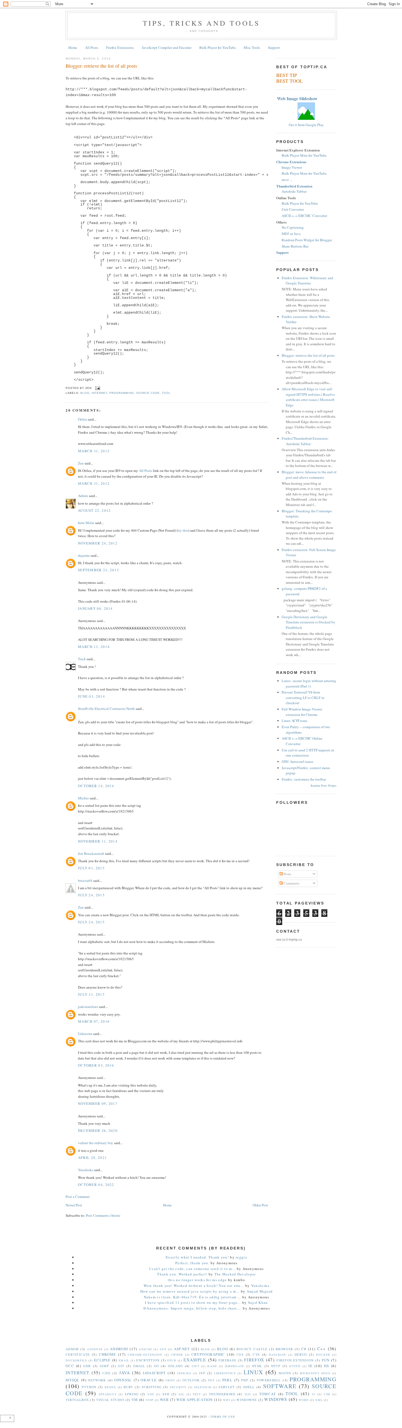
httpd (295, 1366)
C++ (321, 1348)
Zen (81, 463)
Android (119, 1348)
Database (277, 1354)
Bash (205, 1349)
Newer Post (74, 1205)
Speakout (107, 1394)
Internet (99, 392)
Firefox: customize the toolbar (304, 779)
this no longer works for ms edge (198, 1279)
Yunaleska (85, 1169)
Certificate (78, 1354)
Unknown (85, 1033)
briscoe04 (85, 880)
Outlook (191, 1380)
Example (194, 1359)
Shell (249, 1387)
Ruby (128, 1387)
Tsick (82, 658)
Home (72, 47)
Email (124, 1360)
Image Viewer (292, 167)
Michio (83, 798)
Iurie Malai (86, 522)
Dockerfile (76, 1360)
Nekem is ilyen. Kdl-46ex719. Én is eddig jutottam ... (192, 1297)
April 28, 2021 (92, 1157)
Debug (301, 1354)
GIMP (104, 1366)
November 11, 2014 (98, 841)
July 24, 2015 (91, 894)
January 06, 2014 (95, 608)
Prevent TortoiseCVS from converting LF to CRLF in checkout (303, 697)
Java (124, 1372)
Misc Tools (252, 47)
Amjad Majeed (260, 1291)
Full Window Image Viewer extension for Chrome (302, 712)
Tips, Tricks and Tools (201, 23)
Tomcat (267, 1393)
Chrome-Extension (145, 1354)
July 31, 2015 (91, 994)
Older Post (260, 1205)
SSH (166, 1394)
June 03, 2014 (91, 696)
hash (212, 1366)
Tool (166, 392)
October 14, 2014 (96, 785)
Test (197, 1394)
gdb (87, 1366)
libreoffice (225, 1373)
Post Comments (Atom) (103, 1215)
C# (304, 1348)
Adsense (95, 1349)
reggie (241, 1257)
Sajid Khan (258, 1302)
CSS (240, 1354)
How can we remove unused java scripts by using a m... (190, 1291)
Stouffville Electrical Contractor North (106, 708)
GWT (195, 1366)
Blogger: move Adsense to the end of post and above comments (309, 474)
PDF (211, 1380)
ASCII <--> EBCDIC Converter (304, 215)
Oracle (149, 1380)
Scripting (152, 1387)
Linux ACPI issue (294, 720)
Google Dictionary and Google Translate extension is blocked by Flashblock (308, 622)
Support (274, 47)
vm (135, 1399)
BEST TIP (286, 75)
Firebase (227, 1360)
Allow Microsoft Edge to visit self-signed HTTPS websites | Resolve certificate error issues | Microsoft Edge (308, 396)
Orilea (82, 419)
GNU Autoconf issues (297, 761)
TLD (247, 1394)
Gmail (139, 1366)
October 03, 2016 (96, 1065)
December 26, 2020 (98, 1130)
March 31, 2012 (94, 450)
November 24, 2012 (98, 543)
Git (121, 1366)
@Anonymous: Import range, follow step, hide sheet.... (192, 1308)
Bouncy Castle (252, 1349)
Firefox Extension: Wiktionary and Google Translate (307, 280)
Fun (326, 1360)
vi (314, 1394)
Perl (227, 1380)
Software (279, 1386)
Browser (284, 1349)
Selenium (202, 1387)
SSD (150, 1394)
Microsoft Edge (315, 1373)
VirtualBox (77, 1400)
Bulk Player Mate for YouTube (304, 155)
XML (319, 1400)
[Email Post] (97, 387)
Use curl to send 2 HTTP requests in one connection (308, 753)
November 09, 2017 (98, 1103)
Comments (291, 883)
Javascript (154, 1372)
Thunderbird (222, 1394)
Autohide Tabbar (294, 191)
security (178, 1387)
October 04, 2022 (96, 1184)
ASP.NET (182, 1348)
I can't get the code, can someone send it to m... (192, 1268)
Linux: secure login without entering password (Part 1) (309, 683)
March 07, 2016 (94, 1021)
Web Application (194, 1399)
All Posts (91, 47)
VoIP (149, 1400)
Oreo (170, 1380)
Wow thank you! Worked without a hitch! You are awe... (194, 1285)
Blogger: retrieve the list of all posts (101, 66)
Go (156, 1366)
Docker (323, 1354)
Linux (253, 1372)
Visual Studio (110, 1400)
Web (164, 1399)
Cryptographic (208, 1354)
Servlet (227, 1387)
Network (97, 1380)
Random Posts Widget (323, 785)
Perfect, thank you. (192, 1262)
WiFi (226, 1400)
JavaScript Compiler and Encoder (166, 47)
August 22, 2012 (94, 510)
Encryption (147, 1360)
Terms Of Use (222, 1416)
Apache (145, 1349)
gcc (70, 1365)
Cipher (177, 1354)
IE (310, 1365)
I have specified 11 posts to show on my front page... (193, 1302)
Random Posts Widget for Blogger (307, 239)
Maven (285, 1373)
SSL (182, 1394)
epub (171, 1360)
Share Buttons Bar (295, 246)
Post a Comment (78, 1196)
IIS (326, 1365)
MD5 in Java (291, 233)
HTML (257, 1366)
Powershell (269, 1380)
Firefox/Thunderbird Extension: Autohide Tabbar (305, 441)
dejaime (84, 555)
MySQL (73, 1380)
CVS (256, 1354)
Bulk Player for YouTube (217, 47)
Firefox (254, 1359)
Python (89, 1387)
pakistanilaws (88, 1006)
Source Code (148, 392)
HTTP (276, 1366)
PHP (244, 1380)
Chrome (107, 1354)
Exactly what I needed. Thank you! (197, 1257)
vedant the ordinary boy (95, 1142)
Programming (121, 392)
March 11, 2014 (94, 646)
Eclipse (102, 1360)
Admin (83, 495)
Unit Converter (293, 209)
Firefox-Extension (295, 1360)
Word (304, 1400)
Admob (72, 1349)
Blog (84, 392)
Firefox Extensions (120, 47)
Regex (110, 1387)
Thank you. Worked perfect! (182, 1274)
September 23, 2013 (98, 569)
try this (183, 530)
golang (175, 1366)
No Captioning (293, 227)
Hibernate (234, 1366)
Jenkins (184, 1373)
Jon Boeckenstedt (91, 853)
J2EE (106, 1373)
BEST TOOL (289, 81)
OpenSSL (123, 1380)
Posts (287, 873)
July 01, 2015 (91, 867)
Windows (275, 1399)
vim (327, 1394)
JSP (202, 1373)
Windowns (247, 1400)
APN (163, 1349)
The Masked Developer (235, 1274)
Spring (131, 1394)
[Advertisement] (201, 1328)
